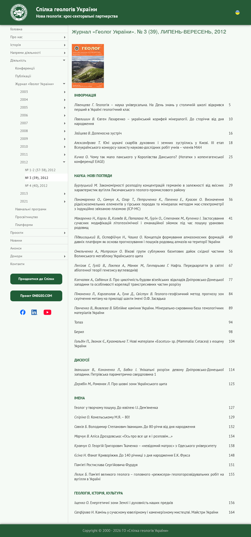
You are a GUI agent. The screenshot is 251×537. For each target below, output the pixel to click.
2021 (24, 201)
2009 (24, 138)
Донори (16, 256)
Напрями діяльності (25, 52)
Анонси (16, 248)
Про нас (16, 37)
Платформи (24, 225)
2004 (24, 99)
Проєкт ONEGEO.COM (36, 295)
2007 (24, 123)
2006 (24, 115)
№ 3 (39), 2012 (36, 178)
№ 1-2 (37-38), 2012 (40, 170)
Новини (16, 240)
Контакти (17, 264)
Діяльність (18, 60)
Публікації (23, 76)
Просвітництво (26, 217)
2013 (24, 193)
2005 (24, 107)
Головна (16, 29)
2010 (24, 146)
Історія (15, 45)
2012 (24, 162)
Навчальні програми (30, 209)
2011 (24, 154)
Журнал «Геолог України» (34, 84)
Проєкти (16, 232)
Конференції (25, 68)
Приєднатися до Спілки (36, 279)
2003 (24, 92)
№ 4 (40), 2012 (36, 185)
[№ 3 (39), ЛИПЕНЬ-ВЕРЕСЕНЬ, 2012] (88, 65)
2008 (24, 131)
